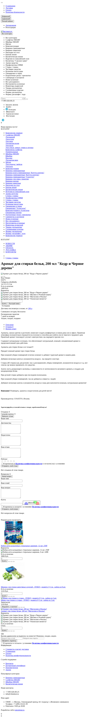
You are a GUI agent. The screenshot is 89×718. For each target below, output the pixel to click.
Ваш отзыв (5, 447)
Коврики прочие (12, 181)
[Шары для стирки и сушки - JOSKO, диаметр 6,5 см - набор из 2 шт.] (29, 598)
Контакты (9, 663)
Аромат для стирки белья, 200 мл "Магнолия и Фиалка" (23, 611)
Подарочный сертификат (15, 666)
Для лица (9, 141)
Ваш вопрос (5, 488)
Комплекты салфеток (14, 150)
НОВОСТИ (10, 243)
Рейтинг (4, 459)
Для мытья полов (12, 143)
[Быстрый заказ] (9, 561)
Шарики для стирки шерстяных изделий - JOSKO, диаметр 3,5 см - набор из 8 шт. (33, 587)
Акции (8, 670)
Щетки (8, 162)
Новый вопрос (7, 476)
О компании (10, 6)
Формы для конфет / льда (15, 233)
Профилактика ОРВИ (14, 198)
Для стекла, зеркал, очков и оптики (19, 148)
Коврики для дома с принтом (17, 179)
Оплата (8, 10)
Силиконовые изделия (14, 229)
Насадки (9, 158)
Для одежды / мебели (14, 164)
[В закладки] (2, 276)
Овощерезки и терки (14, 206)
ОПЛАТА (9, 248)
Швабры (9, 156)
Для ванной (10, 137)
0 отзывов (6, 306)
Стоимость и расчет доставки (17, 649)
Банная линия (11, 187)
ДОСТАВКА (11, 250)
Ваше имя (5, 418)
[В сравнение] (4, 276)
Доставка (9, 8)
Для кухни (10, 139)
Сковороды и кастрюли (15, 217)
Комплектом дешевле (14, 133)
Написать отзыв (7, 416)
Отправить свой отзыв (9, 466)
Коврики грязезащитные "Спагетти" (20, 177)
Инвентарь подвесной (14, 225)
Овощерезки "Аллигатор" (16, 208)
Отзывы (9, 327)
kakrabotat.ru (19, 710)
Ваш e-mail (5, 483)
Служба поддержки (8, 659)
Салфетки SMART (13, 135)
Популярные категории (10, 674)
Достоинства (6, 423)
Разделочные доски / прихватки (18, 215)
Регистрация (11, 27)
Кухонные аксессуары (14, 204)
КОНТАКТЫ (11, 252)
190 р (30, 308)
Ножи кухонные (12, 219)
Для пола (9, 166)
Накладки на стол (13, 185)
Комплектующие (12, 169)
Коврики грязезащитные (15, 171)
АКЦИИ (9, 246)
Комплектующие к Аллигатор (17, 210)
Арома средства (12, 194)
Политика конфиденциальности (18, 656)
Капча (3, 500)
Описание (10, 325)
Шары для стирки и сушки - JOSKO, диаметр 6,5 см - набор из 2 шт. (28, 600)
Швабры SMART (12, 154)
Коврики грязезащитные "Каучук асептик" (22, 175)
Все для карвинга (12, 221)
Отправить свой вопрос (10, 509)
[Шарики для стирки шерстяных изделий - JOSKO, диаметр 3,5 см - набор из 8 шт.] (13, 585)
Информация (6, 645)
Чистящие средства (13, 202)
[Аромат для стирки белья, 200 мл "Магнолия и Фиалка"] (24, 609)
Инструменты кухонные (15, 223)
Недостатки (5, 435)
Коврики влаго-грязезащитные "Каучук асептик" (25, 173)
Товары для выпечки (14, 227)
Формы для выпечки (14, 231)
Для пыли (9, 145)
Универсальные (12, 152)
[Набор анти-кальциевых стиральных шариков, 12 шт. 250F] (13, 544)
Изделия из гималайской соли (17, 192)
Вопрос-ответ (11, 329)
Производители (12, 668)
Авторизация (11, 25)
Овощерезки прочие (14, 213)
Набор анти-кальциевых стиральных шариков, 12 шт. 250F (24, 546)
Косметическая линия (14, 189)
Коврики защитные (13, 183)
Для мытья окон (12, 160)
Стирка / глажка (12, 196)
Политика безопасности (15, 12)
